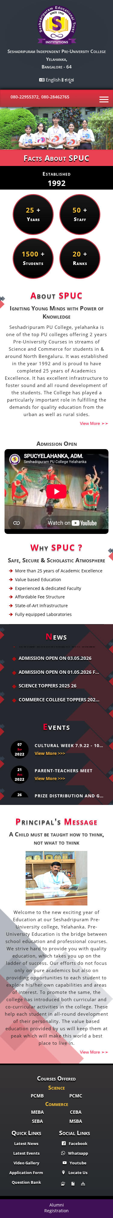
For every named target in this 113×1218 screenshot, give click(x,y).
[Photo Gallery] (64, 1184)
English (54, 80)
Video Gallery (26, 1163)
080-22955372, (25, 97)
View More (94, 423)
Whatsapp (78, 1153)
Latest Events (26, 1153)
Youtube (78, 1163)
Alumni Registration (56, 1207)
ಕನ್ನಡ (69, 80)
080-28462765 (55, 97)
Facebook (78, 1143)
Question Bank (26, 1182)
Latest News (26, 1143)
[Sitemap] (84, 1184)
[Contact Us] (74, 1184)
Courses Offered (56, 1078)
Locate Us (77, 1172)
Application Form (26, 1172)
